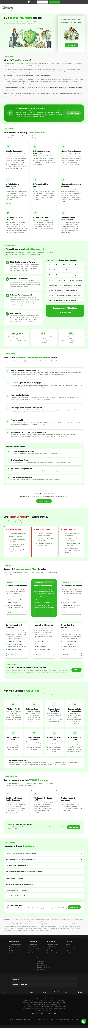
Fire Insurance (40, 963)
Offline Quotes (44, 991)
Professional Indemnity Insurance (44, 967)
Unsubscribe (57, 991)
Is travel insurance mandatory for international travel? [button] (21, 853)
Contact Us (22, 991)
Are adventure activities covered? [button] (15, 896)
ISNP (52, 1019)
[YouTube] (55, 1013)
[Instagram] (46, 1013)
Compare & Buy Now (44, 501)
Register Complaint (79, 991)
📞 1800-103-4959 (59, 907)
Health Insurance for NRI (14, 950)
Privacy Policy (46, 1019)
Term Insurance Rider (51, 948)
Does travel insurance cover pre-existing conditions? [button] (20, 859)
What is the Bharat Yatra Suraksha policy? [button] (17, 890)
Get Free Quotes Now (65, 312)
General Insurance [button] (18, 7)
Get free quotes (71, 45)
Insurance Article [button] (27, 7)
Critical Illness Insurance (14, 946)
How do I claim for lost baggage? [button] (15, 878)
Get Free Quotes (73, 827)
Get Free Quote (74, 907)
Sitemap (76, 1019)
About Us (4, 991)
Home (5, 11)
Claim (56, 7)
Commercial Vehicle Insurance (72, 948)
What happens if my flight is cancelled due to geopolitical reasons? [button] (24, 871)
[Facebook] (33, 1013)
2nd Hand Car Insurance (33, 946)
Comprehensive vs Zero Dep (34, 948)
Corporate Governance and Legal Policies (64, 1019)
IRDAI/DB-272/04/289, (49, 1002)
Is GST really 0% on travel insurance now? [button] (17, 865)
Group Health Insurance (42, 965)
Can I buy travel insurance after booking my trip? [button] (19, 884)
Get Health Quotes (54, 2)
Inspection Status (32, 991)
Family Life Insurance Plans (53, 952)
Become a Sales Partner (48, 7)
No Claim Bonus (31, 952)
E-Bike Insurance (69, 950)
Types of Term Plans (51, 950)
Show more (8, 203)
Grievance (39, 1019)
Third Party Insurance (32, 950)
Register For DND (67, 991)
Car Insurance (69, 946)
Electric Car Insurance (70, 952)
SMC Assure (61, 7)
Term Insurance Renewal (52, 946)
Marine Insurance (40, 961)
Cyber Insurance (40, 969)
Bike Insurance (69, 944)
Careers (13, 991)
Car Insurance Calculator (33, 944)
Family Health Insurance (14, 948)
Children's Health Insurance (15, 952)
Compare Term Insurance (52, 944)
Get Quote (10, 612)
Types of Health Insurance (15, 944)
